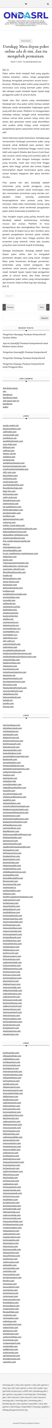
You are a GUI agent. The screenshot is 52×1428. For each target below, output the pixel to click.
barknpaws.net (10, 778)
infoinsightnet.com (11, 1106)
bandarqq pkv (40, 1391)
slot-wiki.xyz (9, 641)
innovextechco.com (12, 1143)
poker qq (42, 1388)
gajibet (45, 1406)
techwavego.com (11, 1180)
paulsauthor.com (11, 875)
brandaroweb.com (11, 1358)
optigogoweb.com (11, 1355)
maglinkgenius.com (12, 1146)
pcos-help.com (10, 444)
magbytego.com (10, 1099)
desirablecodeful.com (13, 878)
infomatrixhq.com (11, 1134)
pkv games (9, 296)
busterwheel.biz (10, 616)
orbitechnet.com (10, 1327)
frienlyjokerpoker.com (13, 509)
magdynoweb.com (11, 1190)
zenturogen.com (10, 1296)
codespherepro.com (12, 993)
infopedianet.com (11, 1230)
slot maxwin (13, 1397)
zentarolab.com (10, 1346)
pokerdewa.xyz (10, 638)
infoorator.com (10, 556)
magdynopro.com (11, 946)
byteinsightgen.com (12, 978)
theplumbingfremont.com (15, 687)
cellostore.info (9, 781)
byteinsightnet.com (12, 1112)
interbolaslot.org (10, 731)
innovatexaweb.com (12, 1071)
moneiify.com (9, 790)
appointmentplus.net (12, 678)
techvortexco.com (11, 1081)
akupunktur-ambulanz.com (15, 534)
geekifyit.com (9, 800)
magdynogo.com (11, 1034)
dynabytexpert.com (12, 1277)
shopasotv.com (10, 666)
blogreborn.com (10, 475)
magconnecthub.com (12, 1221)
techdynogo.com (10, 903)
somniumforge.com (12, 828)
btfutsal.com (9, 447)
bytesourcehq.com (11, 1109)
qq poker (18, 1394)
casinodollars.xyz (11, 631)
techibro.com (9, 516)
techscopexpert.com (12, 934)
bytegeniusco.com (11, 959)
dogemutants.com (11, 859)
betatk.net (8, 700)
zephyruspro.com (11, 1262)
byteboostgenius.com (13, 1224)
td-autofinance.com (12, 506)
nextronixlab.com (11, 1268)
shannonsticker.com (12, 750)
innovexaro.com (10, 1246)
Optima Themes (33, 1423)
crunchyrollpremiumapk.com (16, 806)
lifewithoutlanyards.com (14, 572)
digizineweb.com (11, 1118)
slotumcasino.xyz (11, 625)
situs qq (6, 1388)
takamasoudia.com (12, 865)
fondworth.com (10, 759)
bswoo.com (8, 706)
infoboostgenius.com (12, 968)
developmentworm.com (14, 681)
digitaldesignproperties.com (16, 768)
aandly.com (8, 703)
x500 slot (27, 1391)
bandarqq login (10, 397)
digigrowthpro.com (12, 428)
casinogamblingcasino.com (15, 812)
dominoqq (15, 1406)
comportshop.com (11, 659)
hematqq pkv (35, 1400)
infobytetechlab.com (12, 990)
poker (5, 407)
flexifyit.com (8, 1280)
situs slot (32, 1388)
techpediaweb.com (12, 937)
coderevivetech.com (12, 1006)
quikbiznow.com (10, 1349)
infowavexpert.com (12, 956)
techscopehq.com (11, 1240)
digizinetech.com (11, 981)
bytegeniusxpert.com (13, 1090)
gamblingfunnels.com (13, 441)
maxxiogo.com (10, 1284)
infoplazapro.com (11, 950)
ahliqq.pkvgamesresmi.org (15, 1410)
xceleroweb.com (10, 1352)
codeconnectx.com (11, 1121)
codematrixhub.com (12, 962)
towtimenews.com (11, 815)
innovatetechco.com (12, 943)
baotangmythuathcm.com (15, 822)
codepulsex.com (10, 1184)
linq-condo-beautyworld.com (16, 541)
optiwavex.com (10, 1330)
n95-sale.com (9, 472)
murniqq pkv (30, 1394)
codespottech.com (11, 900)
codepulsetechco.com (13, 1115)
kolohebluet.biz (10, 609)
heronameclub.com (12, 884)
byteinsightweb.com (12, 915)
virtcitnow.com (10, 478)
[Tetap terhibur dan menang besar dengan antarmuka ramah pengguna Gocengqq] (43, 307)
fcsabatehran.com (11, 856)
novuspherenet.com (12, 1324)
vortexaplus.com (11, 1318)
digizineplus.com (11, 1243)
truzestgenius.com (11, 1165)
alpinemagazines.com (13, 519)
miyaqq (36, 1406)
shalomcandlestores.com (14, 797)
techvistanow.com (11, 1131)
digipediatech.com (11, 909)
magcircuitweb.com (12, 931)
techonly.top (8, 460)
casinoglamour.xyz (12, 628)
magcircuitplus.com (12, 1018)
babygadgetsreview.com (15, 531)
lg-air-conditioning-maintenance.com (20, 553)
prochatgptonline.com (13, 484)
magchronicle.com (11, 906)
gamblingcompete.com (13, 463)
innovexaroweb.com (12, 1193)
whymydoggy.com (11, 725)
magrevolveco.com (12, 1009)
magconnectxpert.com (13, 1162)
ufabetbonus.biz (10, 694)
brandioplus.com (11, 1302)
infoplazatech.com (11, 1087)
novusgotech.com (11, 1287)
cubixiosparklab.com (12, 1137)
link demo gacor (10, 388)
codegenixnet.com (11, 996)
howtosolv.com (10, 584)
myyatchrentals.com (12, 793)
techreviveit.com (10, 953)
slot (13, 1388)
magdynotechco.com (12, 1074)
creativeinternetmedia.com (15, 469)
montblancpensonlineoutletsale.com (20, 528)
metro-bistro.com (11, 581)
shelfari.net (8, 619)
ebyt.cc (6, 544)
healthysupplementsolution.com (18, 896)
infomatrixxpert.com (12, 1124)
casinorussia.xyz (10, 622)
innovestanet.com (11, 1274)
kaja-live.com (9, 491)
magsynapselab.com (13, 921)
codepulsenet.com (11, 1233)
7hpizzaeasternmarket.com (16, 563)
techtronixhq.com (11, 1052)
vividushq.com (9, 1315)
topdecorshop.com (11, 662)
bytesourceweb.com (12, 1000)
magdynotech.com (11, 1237)
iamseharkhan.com (12, 762)
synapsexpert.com (11, 1343)
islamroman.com (10, 503)
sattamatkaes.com (12, 803)
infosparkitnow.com (12, 1077)
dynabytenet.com (11, 1202)
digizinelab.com (10, 1177)
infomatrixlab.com (11, 1212)
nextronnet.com (10, 1290)
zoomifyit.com (9, 1362)
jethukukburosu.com (12, 825)
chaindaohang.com (12, 547)
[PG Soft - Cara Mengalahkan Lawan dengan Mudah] (8, 307)
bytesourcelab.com (12, 1249)
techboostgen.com (11, 1062)
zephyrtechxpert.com (13, 1171)
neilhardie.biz (9, 603)
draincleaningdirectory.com (16, 818)
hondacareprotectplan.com (15, 809)
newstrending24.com (13, 691)
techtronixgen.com (11, 925)
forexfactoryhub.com (12, 488)
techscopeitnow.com (12, 1021)
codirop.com (8, 450)
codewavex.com (10, 1152)
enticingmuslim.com (12, 843)
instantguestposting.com (14, 672)
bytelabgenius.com (12, 940)
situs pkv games (23, 1385)
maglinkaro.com (10, 1199)
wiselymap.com (10, 481)
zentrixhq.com (9, 1271)
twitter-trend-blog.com (14, 525)
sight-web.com (10, 497)
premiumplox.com (11, 597)
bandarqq (7, 394)
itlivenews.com (10, 684)
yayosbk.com (9, 600)
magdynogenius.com (12, 918)
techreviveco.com (11, 1196)
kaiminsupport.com (12, 743)
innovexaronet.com (12, 1127)
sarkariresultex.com (12, 772)
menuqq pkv (8, 1385)
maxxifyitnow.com (11, 1255)
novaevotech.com (11, 1140)
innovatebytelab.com (13, 1093)
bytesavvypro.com (11, 974)
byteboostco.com (11, 1155)
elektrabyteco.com (11, 1159)
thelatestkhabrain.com (13, 765)
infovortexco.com (11, 1174)
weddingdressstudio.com (15, 594)
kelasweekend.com (12, 697)
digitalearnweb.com (12, 728)
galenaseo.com (10, 647)
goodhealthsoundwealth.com (16, 847)
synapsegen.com (11, 1308)
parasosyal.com (10, 840)
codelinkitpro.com (11, 1059)
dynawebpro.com (11, 1305)
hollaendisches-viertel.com (15, 566)
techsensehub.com (11, 1065)
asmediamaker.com (12, 784)
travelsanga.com (11, 669)
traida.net (7, 575)
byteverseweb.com (12, 1218)
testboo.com (9, 591)
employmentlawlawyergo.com (17, 653)
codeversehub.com (12, 1215)
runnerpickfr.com (11, 435)
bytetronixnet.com (11, 1025)
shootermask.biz (10, 613)
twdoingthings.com (12, 868)
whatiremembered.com (14, 538)
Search (44, 318)
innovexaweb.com (11, 1299)
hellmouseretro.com (12, 853)
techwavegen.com (11, 971)
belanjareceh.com (11, 747)
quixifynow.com (10, 1258)
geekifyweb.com (10, 1084)
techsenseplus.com (12, 965)
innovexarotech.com (12, 1012)
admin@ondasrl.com (33, 62)
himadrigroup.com (11, 500)
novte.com (8, 559)
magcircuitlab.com (11, 1149)
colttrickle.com (9, 431)
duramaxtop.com (11, 862)
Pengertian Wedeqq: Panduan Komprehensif (24, 358)
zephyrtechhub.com (12, 1337)
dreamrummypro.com (13, 740)
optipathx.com (10, 1265)
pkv (4, 391)
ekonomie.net (9, 675)
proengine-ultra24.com (14, 569)
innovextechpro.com (12, 928)
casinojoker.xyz (10, 634)
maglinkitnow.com (11, 912)
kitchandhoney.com (12, 578)
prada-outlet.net (11, 425)
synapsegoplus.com (12, 1227)
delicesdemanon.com (13, 588)
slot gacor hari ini (11, 400)
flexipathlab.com (11, 1312)
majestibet (26, 1406)
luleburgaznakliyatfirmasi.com (17, 834)
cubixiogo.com (9, 1321)
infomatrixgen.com (11, 984)
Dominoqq (26, 41)
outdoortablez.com (12, 890)
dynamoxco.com (10, 1293)
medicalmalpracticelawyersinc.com (19, 656)
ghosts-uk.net (9, 453)
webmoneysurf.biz (11, 606)
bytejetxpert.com (11, 1028)
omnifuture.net (10, 438)
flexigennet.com (10, 881)
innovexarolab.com (12, 987)
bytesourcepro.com (12, 1205)
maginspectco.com (12, 1031)
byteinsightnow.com (12, 1003)
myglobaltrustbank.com (14, 650)
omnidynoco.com (11, 1333)
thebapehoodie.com (12, 837)
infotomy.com (9, 893)
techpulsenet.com (11, 1168)
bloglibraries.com (11, 831)
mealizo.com (9, 775)
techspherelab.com (12, 1208)
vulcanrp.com (9, 522)
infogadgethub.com (12, 1055)
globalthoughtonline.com (14, 787)
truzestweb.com (10, 1340)
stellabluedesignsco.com (14, 872)
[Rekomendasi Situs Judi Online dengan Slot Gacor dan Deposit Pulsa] (26, 15)
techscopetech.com (12, 1187)
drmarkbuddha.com (12, 550)
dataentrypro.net (11, 737)
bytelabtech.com (11, 1068)
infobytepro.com (10, 1096)
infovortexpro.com (11, 1015)
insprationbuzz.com (12, 753)
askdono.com (9, 456)
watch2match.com (11, 644)
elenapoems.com (11, 850)
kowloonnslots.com (12, 513)
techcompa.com (10, 494)
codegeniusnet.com (12, 1102)
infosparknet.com (11, 1252)
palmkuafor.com (10, 734)
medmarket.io (9, 887)
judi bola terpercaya (12, 1391)
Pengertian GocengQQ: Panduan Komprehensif (25, 352)
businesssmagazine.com (14, 466)
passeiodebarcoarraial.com (16, 756)
